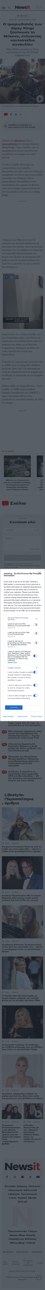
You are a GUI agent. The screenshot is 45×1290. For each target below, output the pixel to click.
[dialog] (22, 645)
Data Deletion (8, 716)
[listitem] (22, 618)
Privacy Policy (36, 716)
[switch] (35, 624)
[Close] (40, 573)
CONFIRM (14, 707)
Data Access (22, 716)
